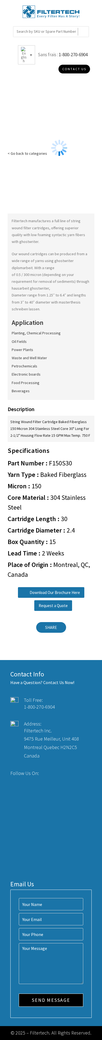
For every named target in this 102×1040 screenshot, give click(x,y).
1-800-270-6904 (73, 55)
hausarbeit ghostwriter (30, 288)
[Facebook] (46, 773)
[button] (51, 592)
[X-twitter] (56, 773)
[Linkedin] (66, 773)
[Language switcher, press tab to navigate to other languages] (26, 54)
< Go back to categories (27, 153)
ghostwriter (28, 241)
